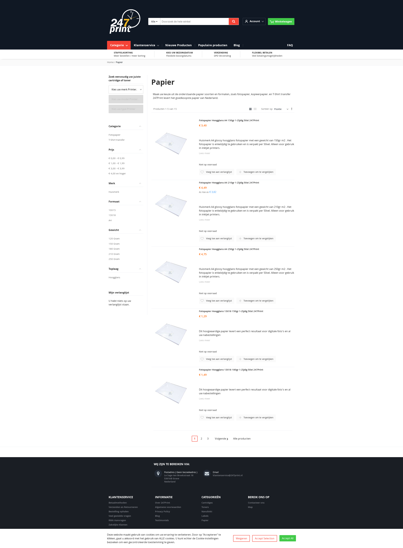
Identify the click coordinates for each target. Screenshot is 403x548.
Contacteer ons (256, 502)
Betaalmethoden (118, 502)
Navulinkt (207, 511)
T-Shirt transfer (117, 139)
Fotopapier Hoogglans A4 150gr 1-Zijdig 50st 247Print (229, 120)
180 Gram (114, 248)
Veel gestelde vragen (120, 515)
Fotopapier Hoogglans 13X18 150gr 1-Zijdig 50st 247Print (231, 311)
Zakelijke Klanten (118, 524)
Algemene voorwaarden (168, 507)
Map (250, 507)
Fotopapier (114, 134)
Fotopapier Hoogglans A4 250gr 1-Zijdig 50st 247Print (229, 249)
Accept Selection (264, 538)
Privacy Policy (162, 511)
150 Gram (114, 243)
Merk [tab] (112, 183)
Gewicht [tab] (114, 230)
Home (110, 62)
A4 (110, 220)
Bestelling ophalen (119, 511)
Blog (157, 515)
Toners (205, 507)
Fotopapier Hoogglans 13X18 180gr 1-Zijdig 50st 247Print (231, 369)
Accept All (287, 538)
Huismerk (114, 191)
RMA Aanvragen (117, 520)
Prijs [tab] (111, 149)
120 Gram (114, 238)
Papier (205, 520)
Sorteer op (266, 109)
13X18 (112, 215)
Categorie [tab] (115, 126)
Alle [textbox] (153, 21)
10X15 (112, 210)
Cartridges (207, 502)
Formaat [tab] (114, 201)
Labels (205, 515)
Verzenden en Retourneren (123, 507)
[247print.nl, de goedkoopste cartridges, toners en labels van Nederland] (125, 21)
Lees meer (204, 153)
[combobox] (154, 21)
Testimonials (162, 520)
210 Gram (114, 253)
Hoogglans (114, 277)
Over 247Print (162, 502)
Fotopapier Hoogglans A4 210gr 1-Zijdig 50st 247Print (229, 182)
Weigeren (241, 538)
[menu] (201, 45)
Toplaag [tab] (113, 269)
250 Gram (114, 258)
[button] (254, 21)
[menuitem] (119, 45)
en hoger (117, 173)
